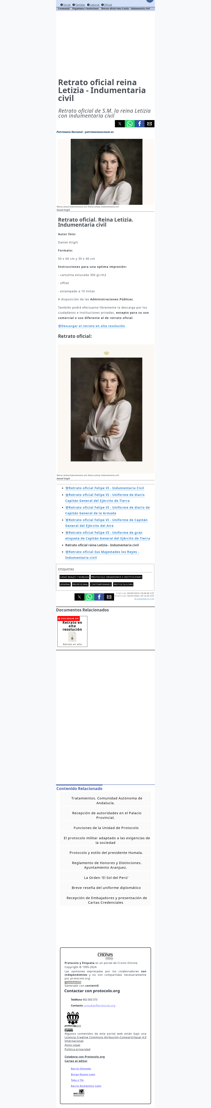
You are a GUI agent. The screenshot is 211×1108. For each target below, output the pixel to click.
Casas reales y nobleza (74, 577)
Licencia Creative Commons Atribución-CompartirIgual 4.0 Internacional (105, 1039)
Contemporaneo (100, 584)
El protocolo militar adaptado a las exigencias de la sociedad (107, 840)
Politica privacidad (77, 1049)
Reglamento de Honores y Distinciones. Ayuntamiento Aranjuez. (107, 865)
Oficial (108, 5)
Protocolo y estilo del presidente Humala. (106, 852)
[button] (120, 123)
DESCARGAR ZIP (70, 618)
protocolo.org (123, 584)
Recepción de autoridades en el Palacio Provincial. (107, 815)
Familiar (80, 5)
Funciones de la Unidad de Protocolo (106, 827)
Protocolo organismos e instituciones (116, 577)
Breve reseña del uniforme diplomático (106, 887)
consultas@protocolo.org (99, 1005)
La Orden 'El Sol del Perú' (106, 877)
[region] (105, 44)
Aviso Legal (72, 1045)
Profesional (80, 584)
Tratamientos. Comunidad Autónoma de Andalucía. (106, 800)
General (65, 584)
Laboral (94, 5)
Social (67, 5)
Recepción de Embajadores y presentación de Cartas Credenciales (107, 900)
